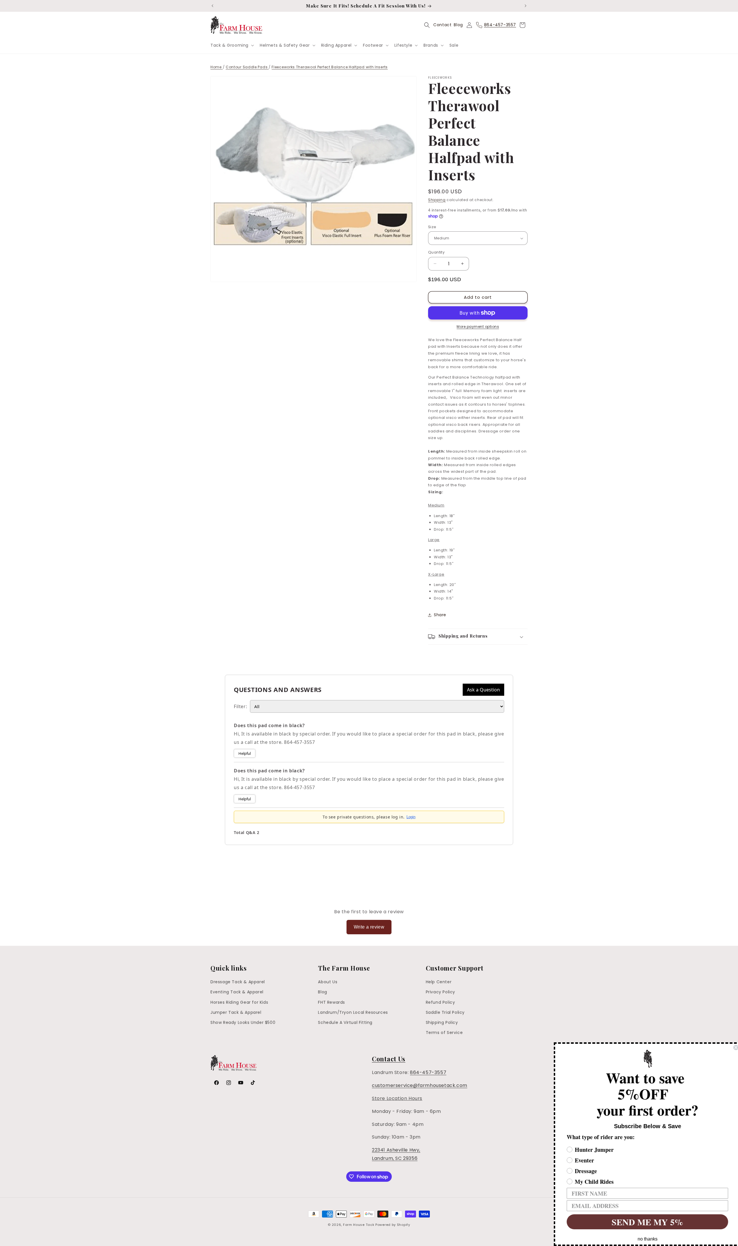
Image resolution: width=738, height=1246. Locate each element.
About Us (327, 982)
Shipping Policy (442, 1022)
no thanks (644, 1238)
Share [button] (440, 615)
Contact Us (388, 1059)
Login (410, 817)
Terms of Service (444, 1032)
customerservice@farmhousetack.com (419, 1085)
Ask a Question (483, 690)
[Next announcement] (525, 5)
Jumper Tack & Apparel (235, 1012)
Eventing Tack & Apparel (236, 992)
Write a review (369, 926)
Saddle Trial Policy (445, 1012)
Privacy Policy (440, 992)
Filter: (240, 706)
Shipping (437, 199)
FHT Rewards (331, 1002)
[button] (231, 45)
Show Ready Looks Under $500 (242, 1022)
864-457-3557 (428, 1072)
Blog (458, 25)
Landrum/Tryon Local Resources (353, 1012)
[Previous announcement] (212, 5)
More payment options (478, 326)
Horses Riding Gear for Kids (239, 1002)
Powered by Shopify (392, 1224)
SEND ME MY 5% (644, 1221)
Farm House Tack (358, 1224)
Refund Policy (440, 1002)
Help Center (439, 982)
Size (432, 227)
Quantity (436, 252)
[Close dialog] (733, 1047)
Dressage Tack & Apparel (237, 982)
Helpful (244, 753)
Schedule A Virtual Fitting (345, 1022)
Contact (442, 25)
